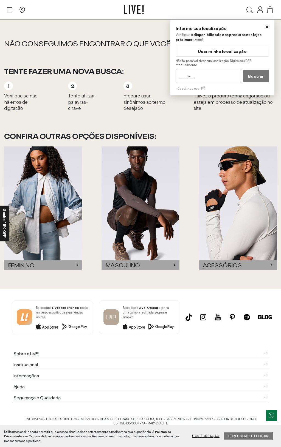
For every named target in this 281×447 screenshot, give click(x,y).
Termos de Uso (40, 435)
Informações (26, 375)
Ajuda (19, 386)
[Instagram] (203, 317)
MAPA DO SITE (157, 422)
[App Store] (47, 326)
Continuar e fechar (248, 435)
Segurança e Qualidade (37, 397)
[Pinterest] (232, 317)
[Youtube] (217, 317)
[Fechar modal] (267, 27)
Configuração (206, 435)
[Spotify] (246, 317)
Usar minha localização (222, 51)
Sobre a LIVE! (26, 353)
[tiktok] (188, 317)
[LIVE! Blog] (265, 317)
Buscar (256, 75)
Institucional (25, 364)
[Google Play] (74, 326)
